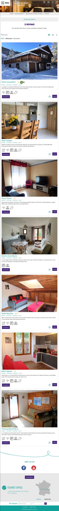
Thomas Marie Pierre (10, 429)
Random (9, 38)
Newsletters (29, 477)
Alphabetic (16, 38)
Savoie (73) (47, 499)
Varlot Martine (7, 314)
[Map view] (56, 34)
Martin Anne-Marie (9, 256)
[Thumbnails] (52, 34)
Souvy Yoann (7, 198)
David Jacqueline (8, 82)
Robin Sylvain (7, 371)
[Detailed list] (49, 34)
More (54, 96)
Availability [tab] (6, 96)
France (38, 499)
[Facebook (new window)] (24, 468)
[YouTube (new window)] (34, 468)
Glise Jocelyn (7, 141)
